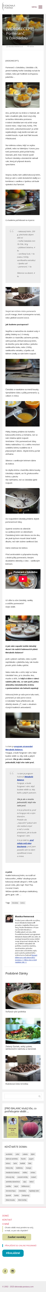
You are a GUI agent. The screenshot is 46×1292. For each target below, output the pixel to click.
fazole (23, 1159)
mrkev (33, 1172)
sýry (24, 1182)
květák (22, 1163)
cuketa (25, 1154)
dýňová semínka (12, 1159)
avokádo (9, 1154)
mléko (25, 1172)
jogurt (31, 1159)
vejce (16, 1186)
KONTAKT (7, 1219)
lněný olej (9, 1168)
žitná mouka (10, 1200)
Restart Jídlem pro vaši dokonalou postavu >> (26, 957)
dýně (32, 1154)
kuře (15, 1163)
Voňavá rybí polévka (15, 1011)
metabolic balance (12, 1172)
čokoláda (15, 903)
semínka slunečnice (13, 1182)
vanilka (8, 1186)
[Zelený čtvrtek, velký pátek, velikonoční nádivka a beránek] (23, 1031)
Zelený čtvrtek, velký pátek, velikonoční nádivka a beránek (20, 1047)
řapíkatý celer (34, 1191)
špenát (8, 1195)
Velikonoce (25, 1186)
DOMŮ (5, 1215)
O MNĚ (5, 1224)
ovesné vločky (23, 1177)
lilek (29, 1163)
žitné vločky (22, 1200)
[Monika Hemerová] (8, 7)
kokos (23, 903)
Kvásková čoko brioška (16, 1083)
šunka (16, 1195)
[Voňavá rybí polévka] (23, 996)
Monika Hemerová (15, 46)
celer (17, 1154)
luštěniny (19, 1168)
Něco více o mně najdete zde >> (26, 961)
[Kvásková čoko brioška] (23, 1068)
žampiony (25, 1195)
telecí (31, 1182)
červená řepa (10, 1191)
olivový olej (10, 1177)
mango (28, 1168)
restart (33, 1177)
